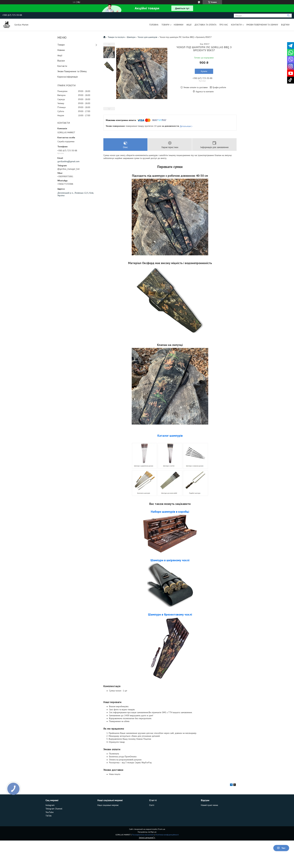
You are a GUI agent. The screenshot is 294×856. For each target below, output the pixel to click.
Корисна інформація (67, 76)
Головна (153, 24)
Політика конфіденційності (167, 834)
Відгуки (285, 24)
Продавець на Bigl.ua (147, 832)
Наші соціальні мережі (108, 805)
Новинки (178, 24)
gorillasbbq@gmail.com (68, 161)
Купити (204, 71)
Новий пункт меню (209, 805)
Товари (165, 24)
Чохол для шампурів (147, 37)
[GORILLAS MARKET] (6, 24)
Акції (188, 24)
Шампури (131, 37)
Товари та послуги (116, 37)
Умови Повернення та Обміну (262, 24)
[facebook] (231, 785)
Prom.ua (161, 829)
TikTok (48, 815)
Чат (283, 848)
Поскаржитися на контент (143, 834)
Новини (61, 50)
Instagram (50, 805)
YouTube (49, 812)
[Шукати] (288, 15)
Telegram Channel (53, 808)
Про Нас (223, 24)
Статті (151, 805)
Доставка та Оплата (205, 24)
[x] (234, 785)
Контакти (236, 24)
